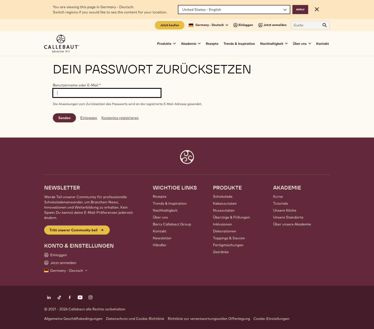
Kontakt (322, 44)
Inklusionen (222, 224)
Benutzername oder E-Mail (77, 85)
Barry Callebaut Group (172, 224)
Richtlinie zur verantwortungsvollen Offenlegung (209, 318)
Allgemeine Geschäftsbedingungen (73, 318)
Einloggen (88, 118)
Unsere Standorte (288, 217)
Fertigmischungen (228, 245)
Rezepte (212, 44)
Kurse (278, 196)
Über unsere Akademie (292, 224)
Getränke (221, 252)
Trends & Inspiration (239, 44)
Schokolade (222, 196)
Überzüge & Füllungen (231, 217)
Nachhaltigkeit (165, 210)
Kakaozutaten (225, 203)
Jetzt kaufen (169, 25)
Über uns (160, 217)
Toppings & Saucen (229, 238)
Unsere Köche (284, 210)
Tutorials (280, 203)
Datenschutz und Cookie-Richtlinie (135, 318)
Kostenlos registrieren (120, 118)
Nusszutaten (224, 210)
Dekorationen (224, 231)
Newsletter (162, 238)
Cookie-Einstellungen (271, 318)
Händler (159, 245)
